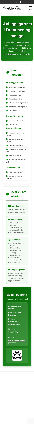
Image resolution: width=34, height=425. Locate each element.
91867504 (17, 396)
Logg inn (17, 421)
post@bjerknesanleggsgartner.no (17, 405)
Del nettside (17, 414)
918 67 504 (13, 332)
